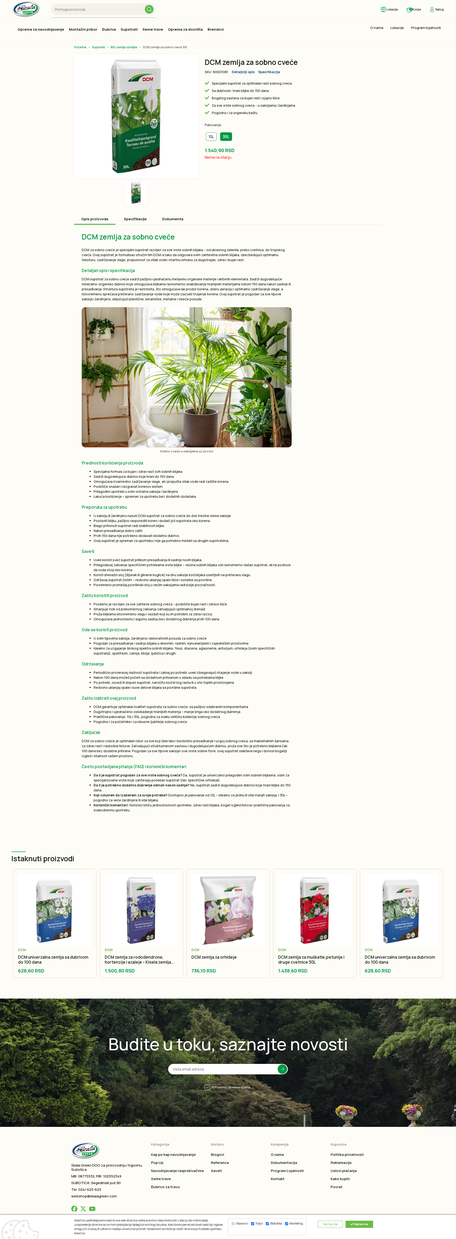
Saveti (216, 1170)
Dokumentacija (284, 1162)
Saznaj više (330, 1224)
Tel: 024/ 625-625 (86, 1189)
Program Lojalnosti (287, 1170)
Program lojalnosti (426, 27)
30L (226, 136)
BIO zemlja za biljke (124, 47)
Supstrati (129, 29)
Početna (80, 47)
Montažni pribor (83, 29)
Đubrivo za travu (165, 1186)
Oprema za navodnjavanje (41, 29)
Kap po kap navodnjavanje (173, 1154)
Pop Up (157, 1162)
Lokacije (397, 27)
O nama (376, 27)
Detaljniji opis (243, 72)
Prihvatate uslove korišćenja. (231, 1087)
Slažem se (360, 1224)
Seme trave (152, 29)
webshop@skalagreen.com (94, 1196)
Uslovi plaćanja (344, 1170)
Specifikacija (269, 72)
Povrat (336, 1186)
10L (211, 136)
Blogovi (217, 1154)
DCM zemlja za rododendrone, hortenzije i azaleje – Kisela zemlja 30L (138, 959)
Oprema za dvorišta (185, 29)
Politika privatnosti (347, 1154)
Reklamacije (341, 1162)
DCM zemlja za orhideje (214, 957)
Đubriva (109, 29)
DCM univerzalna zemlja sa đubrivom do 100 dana (53, 959)
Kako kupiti (340, 1178)
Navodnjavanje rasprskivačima (177, 1170)
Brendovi (216, 29)
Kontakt (278, 1178)
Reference (220, 1162)
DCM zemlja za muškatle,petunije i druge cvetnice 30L (311, 959)
